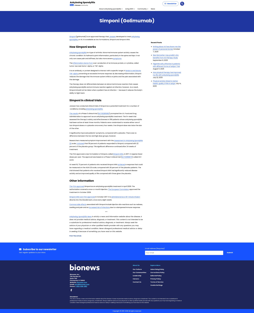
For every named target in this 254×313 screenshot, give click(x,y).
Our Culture (137, 269)
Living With (129, 9)
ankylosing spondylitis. (94, 109)
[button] (171, 3)
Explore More (155, 265)
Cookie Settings (156, 285)
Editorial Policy (156, 276)
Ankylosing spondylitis (77, 52)
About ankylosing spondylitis (110, 9)
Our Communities (139, 272)
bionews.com (82, 282)
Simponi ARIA (118, 154)
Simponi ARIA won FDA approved (82, 197)
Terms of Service (156, 282)
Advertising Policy (157, 269)
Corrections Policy (157, 272)
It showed (80, 143)
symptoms (117, 58)
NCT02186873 (127, 157)
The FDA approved (76, 186)
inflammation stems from (83, 63)
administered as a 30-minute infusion (125, 197)
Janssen (112, 36)
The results (73, 113)
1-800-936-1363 (81, 286)
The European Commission (118, 189)
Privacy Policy (155, 279)
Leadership (137, 276)
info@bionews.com (82, 284)
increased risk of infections (99, 207)
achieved (121, 164)
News (153, 9)
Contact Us (137, 282)
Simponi (72, 36)
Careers (136, 279)
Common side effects (77, 204)
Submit (230, 252)
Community (142, 9)
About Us (136, 265)
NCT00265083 (103, 113)
